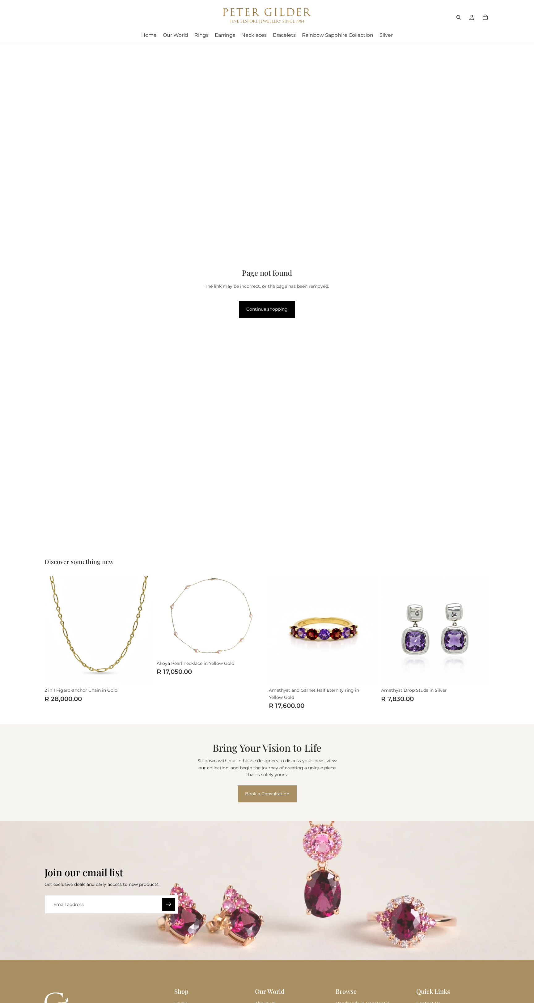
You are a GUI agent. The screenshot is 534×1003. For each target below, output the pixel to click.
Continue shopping (267, 309)
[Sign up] (168, 904)
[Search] (458, 17)
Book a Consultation (267, 794)
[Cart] (485, 17)
